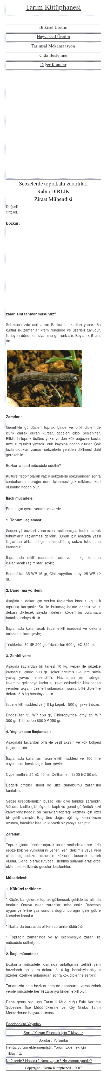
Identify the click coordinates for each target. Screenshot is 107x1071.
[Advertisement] (53, 124)
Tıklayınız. (14, 1053)
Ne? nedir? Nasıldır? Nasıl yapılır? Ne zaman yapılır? (49, 1060)
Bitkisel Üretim (53, 27)
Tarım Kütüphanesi (53, 7)
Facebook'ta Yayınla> (23, 1023)
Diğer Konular (53, 64)
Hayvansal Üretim (53, 36)
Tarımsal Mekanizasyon (53, 46)
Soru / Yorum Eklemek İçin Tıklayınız (53, 1032)
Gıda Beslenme (53, 55)
